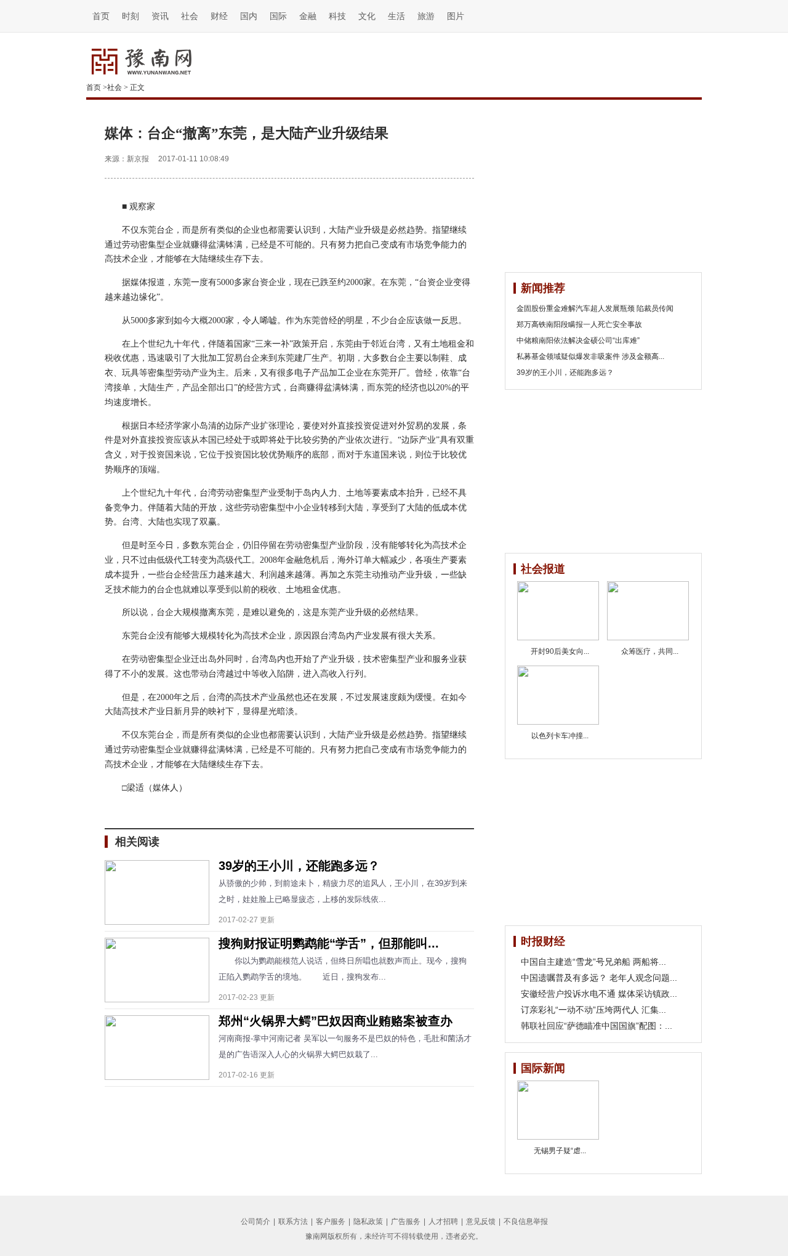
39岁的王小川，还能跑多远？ (299, 865)
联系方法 (293, 1221)
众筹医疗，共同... (649, 651)
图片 (455, 16)
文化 (367, 16)
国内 (248, 16)
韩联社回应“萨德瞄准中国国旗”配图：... (596, 1026)
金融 (307, 16)
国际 (278, 16)
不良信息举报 (526, 1221)
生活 (396, 16)
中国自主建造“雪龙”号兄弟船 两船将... (593, 962)
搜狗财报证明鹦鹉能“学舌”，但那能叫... (329, 943)
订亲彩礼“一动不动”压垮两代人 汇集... (593, 1010)
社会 (189, 16)
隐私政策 (368, 1221)
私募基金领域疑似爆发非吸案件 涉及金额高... (590, 356)
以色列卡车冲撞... (560, 735)
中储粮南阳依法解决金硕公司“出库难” (578, 340)
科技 (337, 16)
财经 (219, 16)
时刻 (130, 16)
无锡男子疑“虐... (560, 1150)
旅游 (426, 16)
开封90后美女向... (560, 651)
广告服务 (405, 1221)
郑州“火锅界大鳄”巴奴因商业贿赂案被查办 (335, 1021)
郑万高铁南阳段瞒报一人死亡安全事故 (579, 324)
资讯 (160, 16)
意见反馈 (481, 1221)
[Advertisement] (597, 186)
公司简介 (255, 1221)
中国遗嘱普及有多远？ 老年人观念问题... (599, 978)
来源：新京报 (127, 159)
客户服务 (330, 1221)
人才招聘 (443, 1221)
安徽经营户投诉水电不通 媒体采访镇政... (599, 994)
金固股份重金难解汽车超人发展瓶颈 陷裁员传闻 (595, 308)
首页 (101, 16)
